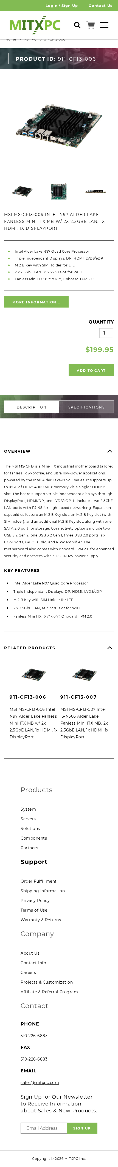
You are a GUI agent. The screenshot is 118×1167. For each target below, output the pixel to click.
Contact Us (101, 5)
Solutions (30, 828)
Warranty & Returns (41, 919)
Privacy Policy (35, 900)
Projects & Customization (47, 982)
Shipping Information (43, 890)
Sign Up (69, 5)
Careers (28, 972)
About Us (30, 953)
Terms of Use (34, 910)
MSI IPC (30, 39)
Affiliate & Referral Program (49, 991)
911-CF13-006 (54, 39)
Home (10, 39)
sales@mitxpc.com (40, 1082)
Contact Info (33, 962)
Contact (35, 1006)
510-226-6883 (34, 1035)
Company (37, 934)
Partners (29, 847)
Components (34, 838)
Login (52, 5)
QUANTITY (101, 322)
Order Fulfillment (39, 881)
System (28, 809)
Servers (28, 818)
